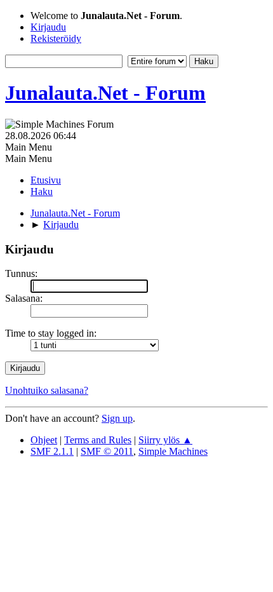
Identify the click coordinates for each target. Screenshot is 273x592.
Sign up (117, 418)
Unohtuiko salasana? (46, 390)
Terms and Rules (97, 439)
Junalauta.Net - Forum (105, 92)
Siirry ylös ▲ (165, 439)
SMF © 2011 (107, 451)
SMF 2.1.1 (52, 451)
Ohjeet (43, 439)
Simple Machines (173, 451)
